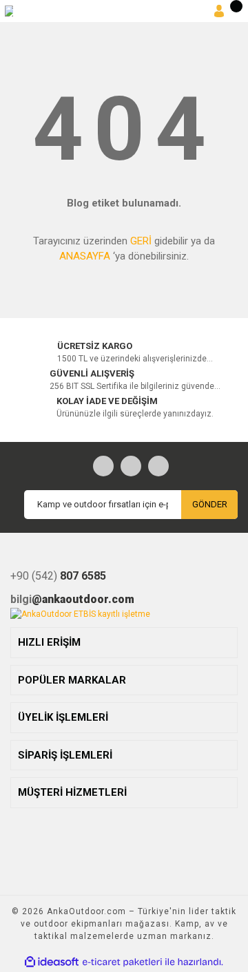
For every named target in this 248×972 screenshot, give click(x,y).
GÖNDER (209, 504)
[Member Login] (219, 11)
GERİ (141, 241)
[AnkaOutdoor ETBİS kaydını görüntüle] (80, 614)
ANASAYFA (84, 256)
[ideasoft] (51, 962)
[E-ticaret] (122, 962)
